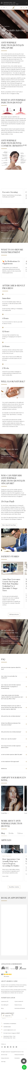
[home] (13, 7)
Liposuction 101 (4, 1001)
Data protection (5, 1058)
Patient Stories (18, 1004)
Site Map (3, 1061)
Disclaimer (17, 1058)
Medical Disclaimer (19, 1054)
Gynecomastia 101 (19, 1001)
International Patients (20, 1008)
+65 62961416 (13, 1023)
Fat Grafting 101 (4, 1004)
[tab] (4, 834)
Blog (2, 1008)
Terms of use (4, 1054)
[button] (5, 7)
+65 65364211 (6, 1023)
